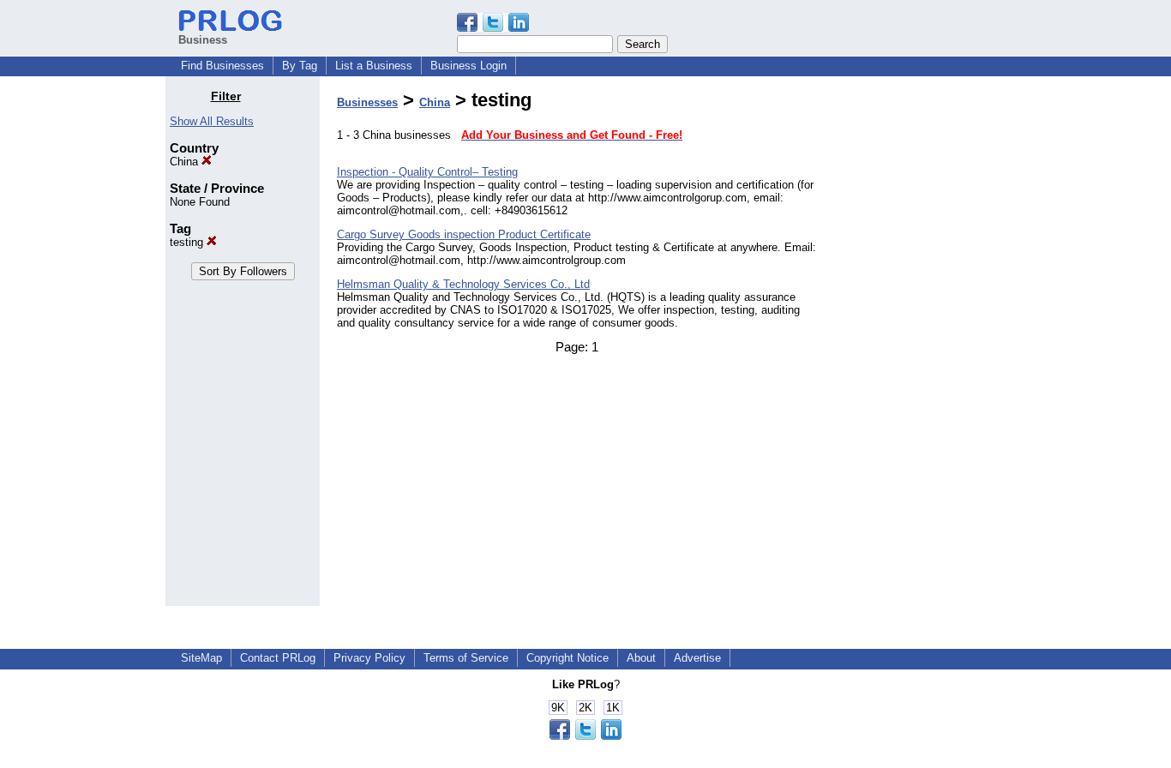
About (641, 657)
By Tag (299, 65)
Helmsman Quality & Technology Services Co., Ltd (463, 284)
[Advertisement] (918, 346)
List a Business (373, 65)
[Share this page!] (493, 27)
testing (188, 242)
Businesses (367, 102)
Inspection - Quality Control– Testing (427, 171)
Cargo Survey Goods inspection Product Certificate (464, 234)
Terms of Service (465, 657)
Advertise (697, 657)
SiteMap (201, 657)
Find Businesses (222, 65)
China (185, 161)
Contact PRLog (277, 657)
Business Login (468, 65)
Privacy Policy (369, 657)
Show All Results (212, 121)
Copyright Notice (567, 657)
